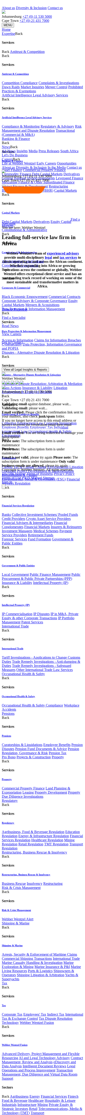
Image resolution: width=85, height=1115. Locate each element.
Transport (37, 1113)
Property (58, 757)
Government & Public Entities (18, 565)
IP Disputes (41, 614)
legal (48, 257)
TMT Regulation (56, 844)
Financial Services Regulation (18, 505)
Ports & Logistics (40, 971)
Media (33, 151)
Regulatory (10, 801)
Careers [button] (7, 159)
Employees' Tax (34, 1014)
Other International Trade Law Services (44, 670)
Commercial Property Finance (44, 170)
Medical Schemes (45, 531)
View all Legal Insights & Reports (25, 369)
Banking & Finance (16, 139)
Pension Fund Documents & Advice (41, 749)
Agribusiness (19, 1096)
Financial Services (54, 1096)
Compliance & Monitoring (21, 126)
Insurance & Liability (17, 583)
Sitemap (48, 478)
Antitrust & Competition (27, 52)
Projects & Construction (34, 757)
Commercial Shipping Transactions (27, 958)
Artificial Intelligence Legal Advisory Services (35, 95)
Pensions (8, 713)
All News (9, 151)
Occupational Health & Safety (23, 674)
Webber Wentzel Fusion (37, 1023)
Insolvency (34, 883)
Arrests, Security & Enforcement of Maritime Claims (39, 954)
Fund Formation (39, 539)
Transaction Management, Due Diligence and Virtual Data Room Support (39, 1074)
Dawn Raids (11, 87)
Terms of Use (11, 478)
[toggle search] (3, 185)
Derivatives (71, 174)
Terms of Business (40, 474)
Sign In (7, 482)
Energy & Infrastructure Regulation (43, 836)
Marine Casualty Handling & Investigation (32, 963)
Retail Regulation (30, 844)
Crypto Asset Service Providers (48, 519)
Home (6, 29)
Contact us (55, 8)
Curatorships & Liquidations (22, 745)
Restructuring (53, 883)
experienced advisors (63, 253)
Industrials (9, 1105)
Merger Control (56, 87)
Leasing (28, 792)
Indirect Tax (55, 1014)
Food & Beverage (14, 1100)
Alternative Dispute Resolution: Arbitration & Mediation (42, 384)
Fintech (73, 1096)
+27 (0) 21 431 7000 (34, 21)
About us (8, 8)
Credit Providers (13, 519)
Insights (22, 151)
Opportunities (66, 163)
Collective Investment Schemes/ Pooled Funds (45, 514)
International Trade (15, 626)
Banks (6, 514)
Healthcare (36, 1100)
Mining (42, 1105)
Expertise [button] (8, 34)
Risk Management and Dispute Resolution (42, 128)
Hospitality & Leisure (60, 1100)
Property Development (51, 792)
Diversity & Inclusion (31, 8)
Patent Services (32, 622)
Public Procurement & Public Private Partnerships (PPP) (41, 577)
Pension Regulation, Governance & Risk (40, 751)
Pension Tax (57, 753)
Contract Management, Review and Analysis (42, 1060)
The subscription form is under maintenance (40, 459)
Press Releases (49, 151)
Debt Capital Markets (17, 222)
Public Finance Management (50, 574)
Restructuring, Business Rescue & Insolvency (34, 852)
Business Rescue (14, 883)
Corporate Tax (12, 1014)
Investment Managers (17, 531)
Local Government (15, 574)
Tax (4, 983)
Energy (34, 1096)
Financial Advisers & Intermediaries (27, 523)
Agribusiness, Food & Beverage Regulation (33, 832)
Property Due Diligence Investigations (41, 794)
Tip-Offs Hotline (14, 474)
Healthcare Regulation (47, 840)
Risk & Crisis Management (21, 888)
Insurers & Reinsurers (66, 527)
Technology (10, 1023)
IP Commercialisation (17, 614)
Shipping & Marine (15, 923)
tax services (68, 257)
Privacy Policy (64, 474)
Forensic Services (14, 539)
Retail (33, 1109)
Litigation (60, 388)
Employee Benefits (56, 745)
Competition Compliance (20, 83)
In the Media (57, 167)
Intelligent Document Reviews (44, 1066)
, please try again (27, 457)
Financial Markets (37, 527)
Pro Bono (9, 757)
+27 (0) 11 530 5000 (37, 16)
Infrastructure (26, 1105)
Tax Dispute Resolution (56, 1018)
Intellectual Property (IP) (50, 583)
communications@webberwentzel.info (31, 429)
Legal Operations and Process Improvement (38, 1068)
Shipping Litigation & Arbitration (40, 975)
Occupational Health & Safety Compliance (32, 705)
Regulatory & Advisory (57, 126)
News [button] (6, 147)
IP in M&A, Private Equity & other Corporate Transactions (40, 616)
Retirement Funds (40, 535)
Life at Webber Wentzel (19, 163)
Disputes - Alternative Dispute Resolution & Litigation (41, 352)
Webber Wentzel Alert (17, 919)
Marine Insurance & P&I (52, 967)
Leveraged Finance (69, 178)
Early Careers (46, 163)
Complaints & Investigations (59, 83)
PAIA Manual (32, 478)
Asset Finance (12, 170)
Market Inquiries (32, 87)
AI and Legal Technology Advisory (44, 1058)
